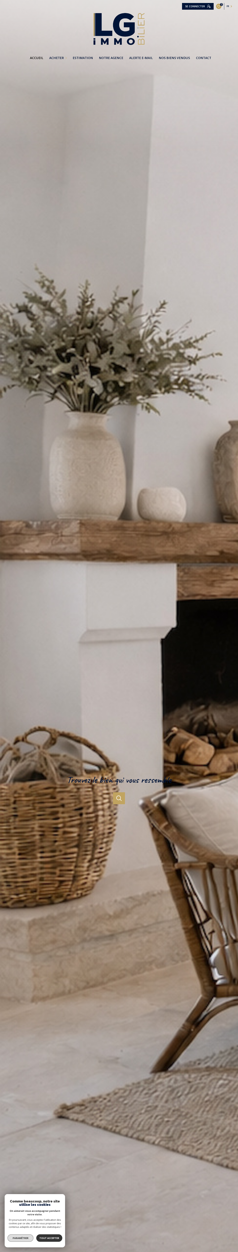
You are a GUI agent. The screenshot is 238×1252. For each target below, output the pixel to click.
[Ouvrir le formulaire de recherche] (119, 798)
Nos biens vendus (174, 57)
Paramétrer (20, 1238)
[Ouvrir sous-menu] (66, 57)
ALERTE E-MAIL (141, 57)
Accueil (36, 57)
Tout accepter (49, 1238)
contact (203, 57)
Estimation (83, 57)
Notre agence (111, 57)
